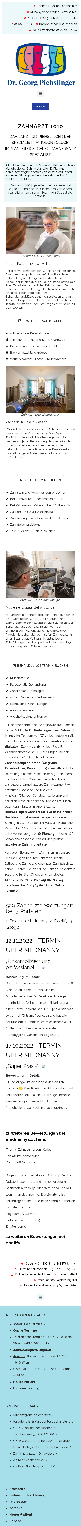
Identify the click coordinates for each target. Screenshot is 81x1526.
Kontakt (15, 1508)
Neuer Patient (24, 1382)
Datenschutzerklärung (27, 1495)
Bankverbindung (26, 1388)
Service (15, 1521)
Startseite (17, 1489)
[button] (40, 94)
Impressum (18, 1502)
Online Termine (25, 1330)
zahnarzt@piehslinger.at (32, 1350)
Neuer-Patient (20, 1514)
